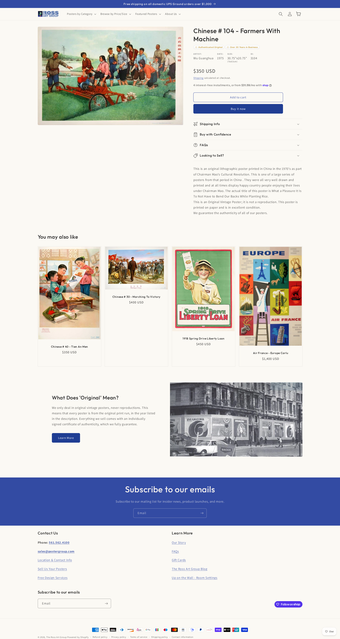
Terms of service (138, 636)
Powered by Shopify (78, 637)
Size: (230, 54)
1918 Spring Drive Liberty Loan (204, 338)
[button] (81, 14)
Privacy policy (118, 636)
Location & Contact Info (55, 560)
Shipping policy (159, 636)
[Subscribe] (201, 513)
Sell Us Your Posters (52, 569)
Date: (220, 54)
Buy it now (238, 109)
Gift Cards (179, 560)
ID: (252, 54)
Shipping (198, 77)
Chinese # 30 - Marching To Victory (136, 296)
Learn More (66, 438)
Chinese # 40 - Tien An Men (69, 346)
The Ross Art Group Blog (189, 569)
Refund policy (100, 636)
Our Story (179, 542)
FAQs (175, 551)
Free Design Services (53, 577)
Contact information (182, 636)
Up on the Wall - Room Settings (194, 577)
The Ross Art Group (56, 637)
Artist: (197, 54)
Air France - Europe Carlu (270, 353)
